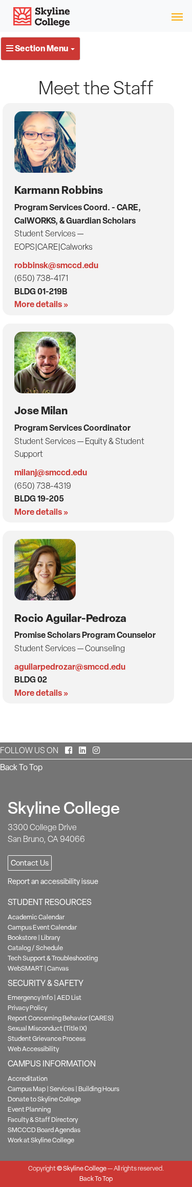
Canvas (58, 968)
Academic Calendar (36, 917)
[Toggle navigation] (176, 16)
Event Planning (29, 1109)
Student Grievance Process (47, 1038)
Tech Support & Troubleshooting (53, 958)
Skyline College (84, 1168)
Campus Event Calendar (42, 927)
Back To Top (21, 767)
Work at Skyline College (41, 1140)
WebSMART (25, 968)
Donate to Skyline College (44, 1099)
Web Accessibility (33, 1048)
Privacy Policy (27, 1007)
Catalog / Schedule (35, 947)
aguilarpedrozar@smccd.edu (69, 666)
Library (50, 937)
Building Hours (98, 1088)
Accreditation (28, 1078)
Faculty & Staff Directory (43, 1119)
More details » (41, 304)
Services (62, 1088)
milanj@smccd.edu (50, 472)
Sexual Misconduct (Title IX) (47, 1028)
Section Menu (41, 48)
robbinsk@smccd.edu (56, 265)
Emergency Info (30, 997)
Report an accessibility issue (53, 881)
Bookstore (22, 937)
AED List (69, 997)
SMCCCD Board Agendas (44, 1129)
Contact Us (30, 863)
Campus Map (27, 1088)
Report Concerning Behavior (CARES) (61, 1018)
